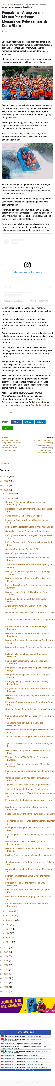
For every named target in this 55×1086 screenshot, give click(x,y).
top (39, 1082)
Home (4, 5)
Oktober (10, 911)
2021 (6, 952)
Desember (11, 493)
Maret (9, 942)
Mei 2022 (29, 1043)
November (11, 498)
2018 (6, 965)
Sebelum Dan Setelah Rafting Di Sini (22, 549)
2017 (6, 969)
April (8, 937)
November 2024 (32, 1067)
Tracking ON (32, 1070)
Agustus (10, 920)
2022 (6, 947)
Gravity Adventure (40, 405)
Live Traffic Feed (26, 1032)
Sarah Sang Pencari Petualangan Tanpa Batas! (27, 531)
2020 (6, 956)
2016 (6, 974)
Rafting (10, 5)
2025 (6, 481)
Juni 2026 (30, 1036)
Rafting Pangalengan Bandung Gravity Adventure (27, 1082)
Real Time (25, 1070)
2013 (6, 987)
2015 (6, 978)
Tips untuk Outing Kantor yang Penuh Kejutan (26, 789)
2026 (6, 476)
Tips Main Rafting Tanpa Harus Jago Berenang (27, 784)
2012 (6, 991)
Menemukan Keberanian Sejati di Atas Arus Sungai (29, 527)
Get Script (18, 1070)
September (11, 915)
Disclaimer (5, 463)
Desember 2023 (32, 1058)
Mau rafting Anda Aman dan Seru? (21, 553)
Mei (8, 933)
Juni (8, 929)
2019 (6, 960)
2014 (6, 982)
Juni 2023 (30, 1064)
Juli (8, 924)
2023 (6, 490)
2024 (6, 485)
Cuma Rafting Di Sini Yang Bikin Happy (23, 515)
